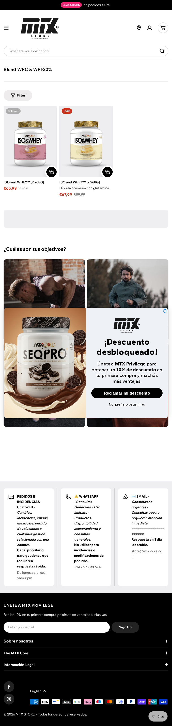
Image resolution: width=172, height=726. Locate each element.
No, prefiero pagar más (127, 404)
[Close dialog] (164, 310)
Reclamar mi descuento (127, 393)
